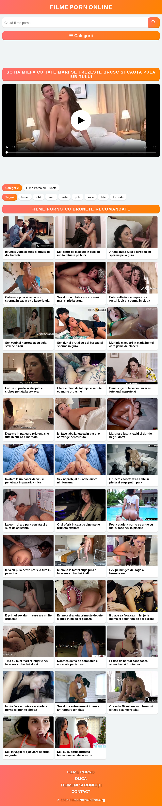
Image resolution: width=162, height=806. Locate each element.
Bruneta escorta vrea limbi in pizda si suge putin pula (129, 480)
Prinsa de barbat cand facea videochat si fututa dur (128, 662)
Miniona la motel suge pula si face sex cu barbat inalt (77, 571)
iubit (38, 197)
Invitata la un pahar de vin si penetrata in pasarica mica (24, 480)
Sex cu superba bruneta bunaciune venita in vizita (74, 753)
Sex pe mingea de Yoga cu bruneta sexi (127, 571)
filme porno (81, 772)
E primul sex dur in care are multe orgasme (28, 617)
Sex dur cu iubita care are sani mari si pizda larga (78, 298)
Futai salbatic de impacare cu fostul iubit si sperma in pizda (129, 298)
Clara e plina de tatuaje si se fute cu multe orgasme (79, 389)
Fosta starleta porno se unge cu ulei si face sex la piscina (131, 526)
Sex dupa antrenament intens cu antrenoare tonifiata (79, 708)
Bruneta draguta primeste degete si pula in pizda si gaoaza (80, 617)
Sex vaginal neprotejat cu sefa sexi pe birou (25, 344)
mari (51, 197)
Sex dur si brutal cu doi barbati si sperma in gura (80, 344)
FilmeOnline (81, 7)
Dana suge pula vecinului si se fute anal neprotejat (130, 389)
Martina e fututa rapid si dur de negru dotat (130, 435)
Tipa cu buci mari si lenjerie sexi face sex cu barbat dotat (27, 662)
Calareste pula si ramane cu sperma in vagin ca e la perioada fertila (27, 300)
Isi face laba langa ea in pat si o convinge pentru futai (78, 435)
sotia (91, 197)
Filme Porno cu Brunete (41, 188)
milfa (64, 197)
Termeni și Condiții (81, 785)
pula (77, 197)
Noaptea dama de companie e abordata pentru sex (77, 662)
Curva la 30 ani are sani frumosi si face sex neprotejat (131, 708)
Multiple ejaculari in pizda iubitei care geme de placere (131, 344)
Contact (81, 791)
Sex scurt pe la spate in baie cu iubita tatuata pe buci (78, 253)
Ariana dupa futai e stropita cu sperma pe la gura (130, 253)
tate (103, 197)
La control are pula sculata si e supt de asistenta (26, 526)
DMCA (81, 778)
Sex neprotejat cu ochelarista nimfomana (77, 480)
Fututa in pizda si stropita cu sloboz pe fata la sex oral (24, 389)
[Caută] (154, 22)
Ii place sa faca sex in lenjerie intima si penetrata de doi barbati (131, 617)
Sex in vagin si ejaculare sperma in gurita (27, 753)
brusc (25, 197)
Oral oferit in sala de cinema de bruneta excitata (78, 526)
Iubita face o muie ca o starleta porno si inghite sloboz (26, 708)
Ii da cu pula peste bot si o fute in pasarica (28, 571)
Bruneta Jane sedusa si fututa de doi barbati (27, 253)
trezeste (118, 197)
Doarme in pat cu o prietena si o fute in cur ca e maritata (27, 435)
